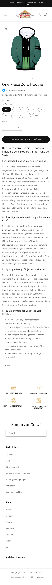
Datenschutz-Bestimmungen (18, 473)
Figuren (9, 522)
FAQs (8, 461)
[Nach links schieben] (20, 78)
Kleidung (10, 516)
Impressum (11, 485)
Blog (8, 547)
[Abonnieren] (43, 433)
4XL (36, 115)
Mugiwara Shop (22, 573)
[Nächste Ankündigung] (47, 4)
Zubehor (9, 541)
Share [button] (7, 365)
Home (8, 509)
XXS (6, 109)
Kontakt (9, 454)
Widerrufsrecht (36, 573)
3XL (26, 115)
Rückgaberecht (12, 467)
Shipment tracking (14, 492)
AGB (31, 577)
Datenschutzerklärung (19, 577)
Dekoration (11, 528)
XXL (16, 115)
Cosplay (9, 534)
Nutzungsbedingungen (16, 479)
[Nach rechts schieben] (32, 78)
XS (16, 109)
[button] (5, 14)
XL (6, 115)
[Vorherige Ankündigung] (5, 4)
